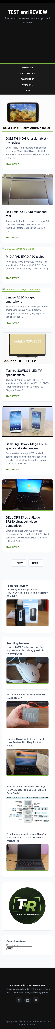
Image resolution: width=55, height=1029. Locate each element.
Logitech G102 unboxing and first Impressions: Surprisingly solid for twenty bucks (26, 650)
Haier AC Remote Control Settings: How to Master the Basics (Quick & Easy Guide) (26, 790)
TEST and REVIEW (27, 12)
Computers (27, 79)
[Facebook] (19, 1000)
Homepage (27, 67)
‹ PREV (19, 563)
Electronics (27, 73)
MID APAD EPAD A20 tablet (25, 256)
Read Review (13, 164)
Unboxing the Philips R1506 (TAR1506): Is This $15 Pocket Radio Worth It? (27, 593)
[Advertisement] (27, 41)
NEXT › (36, 563)
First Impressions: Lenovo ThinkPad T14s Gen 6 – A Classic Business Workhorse (26, 837)
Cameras (27, 85)
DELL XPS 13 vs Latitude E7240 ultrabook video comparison (23, 521)
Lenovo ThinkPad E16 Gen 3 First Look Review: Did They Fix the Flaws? (25, 742)
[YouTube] (36, 1000)
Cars (28, 90)
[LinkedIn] (27, 1000)
